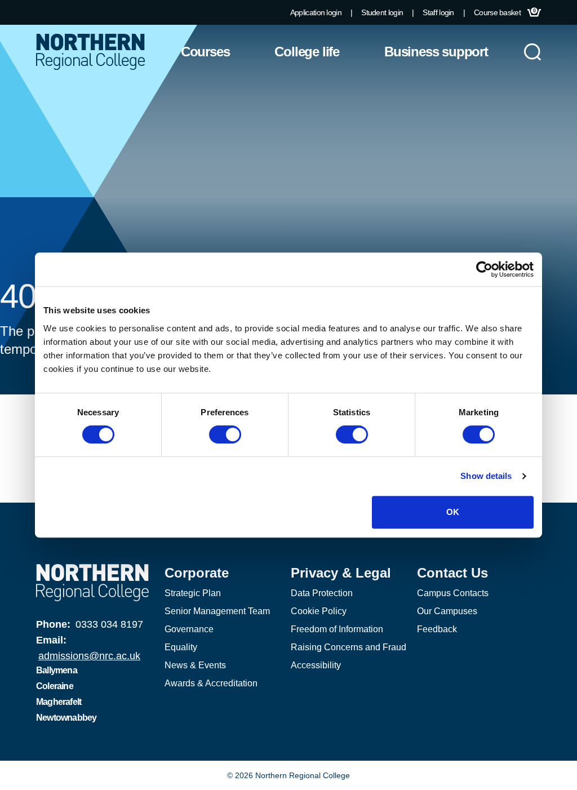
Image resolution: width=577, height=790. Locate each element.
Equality (181, 647)
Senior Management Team (217, 611)
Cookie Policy (319, 611)
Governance (189, 629)
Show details (486, 476)
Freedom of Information (337, 629)
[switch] (225, 434)
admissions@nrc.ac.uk (89, 656)
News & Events (195, 665)
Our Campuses (447, 611)
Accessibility (316, 665)
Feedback (437, 629)
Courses (205, 51)
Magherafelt (58, 702)
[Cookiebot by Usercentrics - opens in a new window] (484, 269)
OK (452, 512)
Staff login (438, 12)
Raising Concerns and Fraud (348, 647)
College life (306, 51)
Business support (436, 51)
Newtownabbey (66, 717)
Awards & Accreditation (211, 683)
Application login (315, 12)
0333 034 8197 (109, 624)
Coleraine (54, 686)
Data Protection (322, 593)
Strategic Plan (193, 593)
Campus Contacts (453, 593)
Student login (382, 12)
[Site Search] (532, 52)
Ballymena (56, 670)
